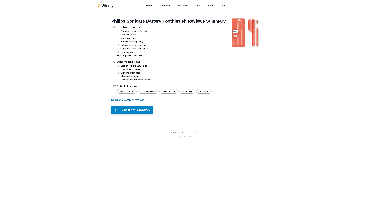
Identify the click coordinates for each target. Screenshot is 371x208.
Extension (164, 5)
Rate (222, 5)
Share (210, 5)
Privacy (182, 137)
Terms (189, 137)
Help (197, 5)
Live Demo (182, 5)
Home (149, 5)
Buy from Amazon (135, 110)
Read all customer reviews (127, 100)
